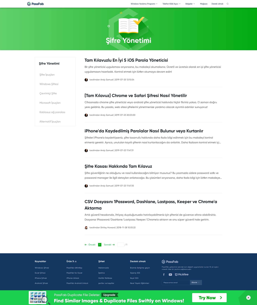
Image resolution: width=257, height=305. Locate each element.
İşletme (101, 273)
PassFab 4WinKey (74, 268)
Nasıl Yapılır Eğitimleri (139, 283)
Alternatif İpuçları (50, 121)
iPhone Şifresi (41, 278)
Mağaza (203, 4)
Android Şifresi (41, 283)
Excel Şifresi (40, 273)
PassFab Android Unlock (77, 283)
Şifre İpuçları (47, 74)
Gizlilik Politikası (105, 278)
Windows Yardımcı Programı (143, 4)
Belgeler (189, 4)
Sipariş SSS (135, 273)
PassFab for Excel (74, 273)
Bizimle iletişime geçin (140, 268)
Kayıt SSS (134, 278)
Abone (194, 282)
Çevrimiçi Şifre (48, 93)
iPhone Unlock (73, 278)
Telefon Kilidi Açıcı (170, 4)
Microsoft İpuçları (50, 102)
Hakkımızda (103, 268)
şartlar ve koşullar (106, 283)
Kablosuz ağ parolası (52, 112)
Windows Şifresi (48, 84)
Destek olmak (217, 4)
